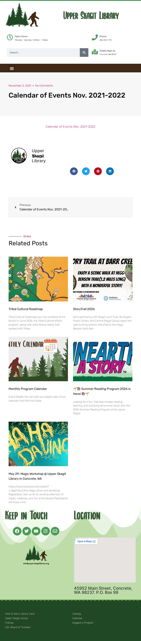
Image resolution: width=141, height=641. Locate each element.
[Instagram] (45, 531)
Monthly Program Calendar (28, 389)
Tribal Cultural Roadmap (26, 309)
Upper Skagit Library (91, 15)
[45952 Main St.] (95, 52)
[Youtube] (36, 531)
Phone (103, 36)
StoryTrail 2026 (84, 309)
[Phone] (95, 37)
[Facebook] (17, 531)
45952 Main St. (108, 50)
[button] (12, 68)
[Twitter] (26, 531)
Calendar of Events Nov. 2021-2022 (70, 127)
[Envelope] (55, 531)
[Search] (84, 52)
